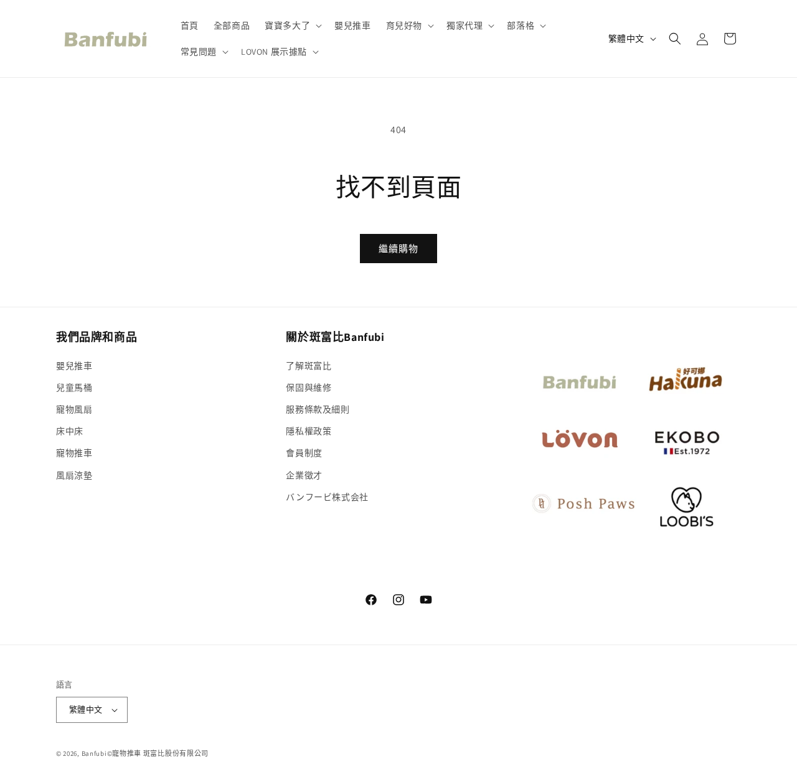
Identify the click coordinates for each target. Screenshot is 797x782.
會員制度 (304, 452)
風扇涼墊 (74, 475)
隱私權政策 (308, 431)
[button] (292, 25)
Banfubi (94, 753)
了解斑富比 (308, 365)
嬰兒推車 (74, 365)
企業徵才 (304, 475)
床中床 (69, 431)
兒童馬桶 (74, 387)
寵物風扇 (74, 409)
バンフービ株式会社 (327, 497)
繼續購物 (398, 248)
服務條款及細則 (317, 409)
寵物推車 (74, 452)
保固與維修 (308, 387)
